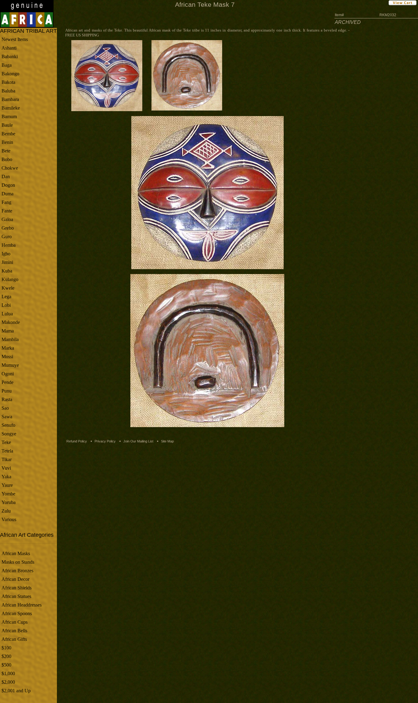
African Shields (17, 587)
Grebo (8, 228)
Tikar (7, 459)
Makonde (11, 322)
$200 (6, 656)
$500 (6, 664)
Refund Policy (76, 441)
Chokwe (10, 168)
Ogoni (8, 373)
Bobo (7, 159)
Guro (7, 236)
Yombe (8, 493)
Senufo (8, 425)
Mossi (7, 356)
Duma (7, 193)
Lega (6, 296)
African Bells (14, 630)
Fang (6, 202)
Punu (7, 390)
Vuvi (6, 468)
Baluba (8, 90)
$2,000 (8, 682)
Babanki (10, 56)
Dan (6, 176)
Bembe (8, 133)
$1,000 (8, 673)
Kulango (10, 279)
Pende (7, 382)
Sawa (7, 416)
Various (9, 519)
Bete (6, 150)
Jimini (7, 262)
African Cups (15, 622)
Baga (7, 65)
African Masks (16, 553)
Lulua (7, 313)
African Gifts (14, 639)
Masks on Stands (18, 562)
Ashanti (9, 48)
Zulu (6, 510)
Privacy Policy (105, 441)
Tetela (7, 450)
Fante (7, 210)
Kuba (7, 270)
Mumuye (10, 365)
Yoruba (9, 502)
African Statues (16, 596)
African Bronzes (17, 570)
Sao (5, 408)
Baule (7, 125)
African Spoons (17, 613)
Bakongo (10, 73)
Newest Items (15, 39)
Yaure (7, 485)
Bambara (10, 99)
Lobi (6, 305)
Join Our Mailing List (138, 441)
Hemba (9, 245)
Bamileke (11, 108)
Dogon (8, 185)
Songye (9, 433)
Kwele (8, 288)
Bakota (8, 82)
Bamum (9, 116)
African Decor (15, 579)
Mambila (10, 339)
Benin (7, 142)
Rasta (7, 399)
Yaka (6, 476)
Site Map (167, 441)
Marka (8, 348)
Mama (8, 330)
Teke (6, 442)
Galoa (7, 219)
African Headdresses (22, 604)
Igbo (6, 253)
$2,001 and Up (16, 690)
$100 (6, 647)
